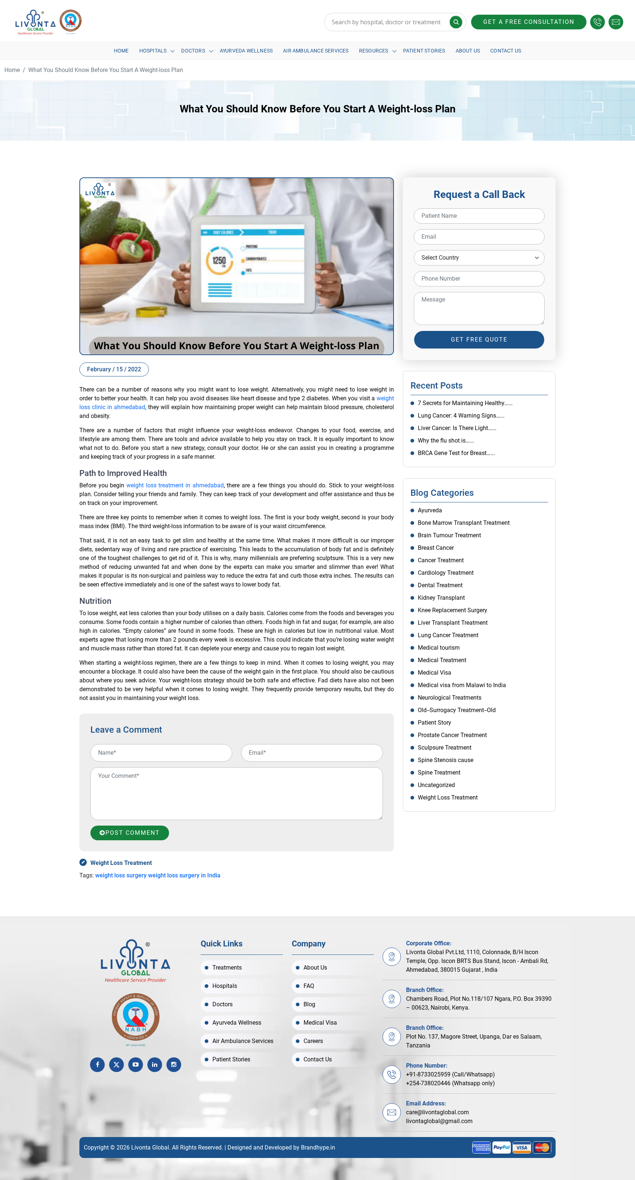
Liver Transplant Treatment (453, 622)
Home (121, 51)
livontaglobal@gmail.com (439, 1121)
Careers (313, 1041)
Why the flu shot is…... (446, 440)
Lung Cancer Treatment (448, 635)
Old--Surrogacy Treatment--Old (457, 710)
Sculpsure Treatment (444, 747)
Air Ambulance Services (315, 51)
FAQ (309, 985)
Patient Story (434, 722)
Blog (309, 1004)
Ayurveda (430, 510)
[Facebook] (97, 1064)
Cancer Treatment (441, 560)
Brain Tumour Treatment (449, 535)
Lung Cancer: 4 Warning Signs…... (461, 415)
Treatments (227, 967)
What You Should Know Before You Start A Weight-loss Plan (105, 69)
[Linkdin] (154, 1064)
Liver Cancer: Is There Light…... (457, 428)
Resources (373, 51)
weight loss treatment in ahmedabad (175, 485)
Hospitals (153, 51)
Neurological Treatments (449, 697)
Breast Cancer (436, 547)
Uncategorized (436, 785)
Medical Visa (434, 672)
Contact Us (505, 51)
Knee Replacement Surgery (452, 610)
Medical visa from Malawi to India (462, 685)
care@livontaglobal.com (437, 1112)
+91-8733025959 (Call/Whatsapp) (450, 1074)
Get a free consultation (528, 21)
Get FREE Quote (479, 339)
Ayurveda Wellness (246, 51)
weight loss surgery (121, 875)
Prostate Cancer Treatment (452, 735)
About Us (468, 51)
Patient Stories (424, 51)
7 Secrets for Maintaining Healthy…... (465, 403)
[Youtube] (135, 1064)
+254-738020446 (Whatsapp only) (450, 1083)
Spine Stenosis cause (445, 760)
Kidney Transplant (441, 597)
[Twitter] (116, 1064)
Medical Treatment (442, 660)
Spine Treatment (439, 772)
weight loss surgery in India (184, 875)
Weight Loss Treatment (121, 862)
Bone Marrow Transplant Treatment (464, 522)
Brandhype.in (318, 1147)
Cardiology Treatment (446, 572)
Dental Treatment (440, 585)
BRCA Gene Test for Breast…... (456, 453)
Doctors (193, 51)
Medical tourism (439, 647)
